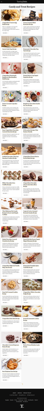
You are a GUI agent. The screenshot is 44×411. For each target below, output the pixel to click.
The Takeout (25, 401)
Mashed (36, 400)
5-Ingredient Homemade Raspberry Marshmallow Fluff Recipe (9, 77)
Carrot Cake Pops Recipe (9, 49)
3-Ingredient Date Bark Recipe (11, 318)
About (14, 393)
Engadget (7, 400)
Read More (5, 57)
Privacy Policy (27, 393)
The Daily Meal (19, 401)
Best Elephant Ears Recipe (9, 371)
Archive (20, 393)
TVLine (15, 400)
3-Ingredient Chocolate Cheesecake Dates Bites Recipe (30, 184)
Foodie (25, 400)
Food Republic (31, 400)
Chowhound (20, 400)
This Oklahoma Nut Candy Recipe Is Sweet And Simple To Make (10, 212)
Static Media (15, 395)
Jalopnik (11, 400)
